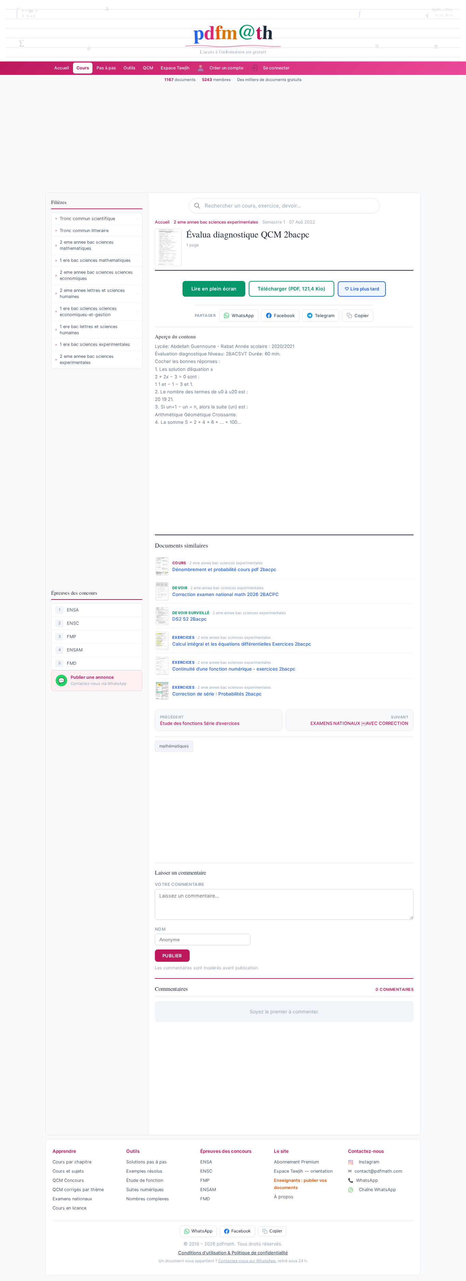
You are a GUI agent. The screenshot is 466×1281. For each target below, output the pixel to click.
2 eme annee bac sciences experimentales (99, 359)
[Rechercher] (199, 205)
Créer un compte (226, 67)
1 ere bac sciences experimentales (99, 344)
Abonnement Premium (296, 1161)
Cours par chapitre (72, 1161)
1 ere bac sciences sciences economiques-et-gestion (99, 311)
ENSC (73, 623)
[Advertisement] (233, 137)
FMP (71, 636)
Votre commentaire (180, 884)
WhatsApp (363, 1180)
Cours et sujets (68, 1171)
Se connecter (276, 67)
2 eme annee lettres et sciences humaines (99, 293)
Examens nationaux (72, 1198)
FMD (71, 663)
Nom (160, 929)
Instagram (368, 1161)
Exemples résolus (144, 1171)
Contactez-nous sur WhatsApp (247, 1260)
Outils (129, 67)
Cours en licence (69, 1208)
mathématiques (174, 746)
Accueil (61, 67)
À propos (283, 1196)
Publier (172, 955)
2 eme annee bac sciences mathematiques (99, 245)
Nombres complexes (147, 1198)
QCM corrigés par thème (78, 1189)
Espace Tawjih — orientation (303, 1171)
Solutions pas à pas (146, 1161)
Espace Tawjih (175, 67)
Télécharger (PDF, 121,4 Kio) (291, 289)
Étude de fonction (144, 1180)
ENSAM (75, 649)
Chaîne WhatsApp (377, 1189)
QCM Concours (68, 1180)
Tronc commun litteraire (99, 230)
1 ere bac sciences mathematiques (99, 260)
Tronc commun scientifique (99, 218)
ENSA (73, 609)
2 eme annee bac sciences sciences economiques (99, 275)
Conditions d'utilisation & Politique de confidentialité (233, 1252)
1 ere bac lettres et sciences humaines (99, 329)
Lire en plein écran (213, 289)
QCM (148, 67)
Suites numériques (145, 1189)
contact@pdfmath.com (375, 1171)
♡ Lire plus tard (362, 289)
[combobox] (290, 205)
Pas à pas (106, 67)
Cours (82, 67)
